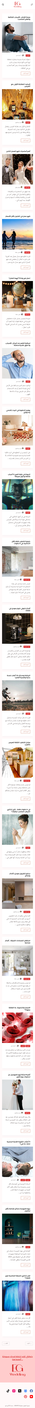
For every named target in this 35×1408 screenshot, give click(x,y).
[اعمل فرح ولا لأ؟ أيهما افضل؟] (17, 296)
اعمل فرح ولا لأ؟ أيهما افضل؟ (19, 278)
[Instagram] (13, 1390)
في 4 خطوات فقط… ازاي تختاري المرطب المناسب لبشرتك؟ (18, 810)
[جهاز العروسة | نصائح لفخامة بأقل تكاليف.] (17, 1229)
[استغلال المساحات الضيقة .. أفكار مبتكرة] (17, 960)
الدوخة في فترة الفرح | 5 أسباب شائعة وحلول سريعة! (19, 475)
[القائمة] (32, 4)
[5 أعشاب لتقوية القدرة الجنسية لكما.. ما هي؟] (17, 1162)
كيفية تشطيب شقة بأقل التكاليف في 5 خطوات (21, 542)
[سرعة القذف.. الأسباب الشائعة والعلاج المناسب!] (17, 37)
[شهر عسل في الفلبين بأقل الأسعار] (17, 234)
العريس (28, 55)
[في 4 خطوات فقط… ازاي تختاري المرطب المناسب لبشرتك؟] (17, 829)
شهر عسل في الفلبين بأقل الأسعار (17, 216)
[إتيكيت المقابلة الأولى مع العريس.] (17, 104)
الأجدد (28, 1343)
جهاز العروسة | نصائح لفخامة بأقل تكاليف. (17, 1209)
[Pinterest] (25, 1396)
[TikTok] (8, 1390)
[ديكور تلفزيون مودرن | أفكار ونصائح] (17, 893)
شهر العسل (27, 187)
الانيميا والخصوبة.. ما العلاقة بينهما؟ (19, 1008)
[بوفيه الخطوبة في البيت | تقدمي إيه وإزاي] (17, 430)
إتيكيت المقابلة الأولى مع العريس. (20, 85)
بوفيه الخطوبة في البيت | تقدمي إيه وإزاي (18, 411)
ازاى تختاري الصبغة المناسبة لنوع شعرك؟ (17, 1276)
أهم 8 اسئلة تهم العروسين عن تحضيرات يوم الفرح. (19, 1075)
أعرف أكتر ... (25, 73)
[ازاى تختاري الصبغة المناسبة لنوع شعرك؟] (17, 1296)
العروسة (28, 123)
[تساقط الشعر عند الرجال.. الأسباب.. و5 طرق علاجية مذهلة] (17, 363)
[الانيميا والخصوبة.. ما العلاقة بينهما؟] (17, 1028)
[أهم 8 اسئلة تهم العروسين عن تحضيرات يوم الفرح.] (17, 1095)
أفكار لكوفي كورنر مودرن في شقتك (19, 609)
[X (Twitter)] (19, 1390)
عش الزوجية (27, 580)
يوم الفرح (27, 314)
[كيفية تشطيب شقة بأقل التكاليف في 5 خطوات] (17, 561)
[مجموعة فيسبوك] (25, 1390)
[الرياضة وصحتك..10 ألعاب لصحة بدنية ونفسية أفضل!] (17, 695)
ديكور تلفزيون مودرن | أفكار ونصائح (20, 874)
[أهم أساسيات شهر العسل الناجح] (17, 169)
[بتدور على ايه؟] (3, 4)
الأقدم (6, 1343)
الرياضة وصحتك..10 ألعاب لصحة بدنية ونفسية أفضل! (18, 676)
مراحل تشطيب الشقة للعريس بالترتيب (19, 743)
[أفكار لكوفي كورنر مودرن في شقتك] (17, 628)
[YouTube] (31, 1396)
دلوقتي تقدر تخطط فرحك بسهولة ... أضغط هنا (17, 1358)
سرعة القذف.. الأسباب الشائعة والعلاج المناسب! (19, 18)
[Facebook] (31, 1390)
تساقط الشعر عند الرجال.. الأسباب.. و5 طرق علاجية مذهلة (17, 344)
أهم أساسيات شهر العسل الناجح (18, 151)
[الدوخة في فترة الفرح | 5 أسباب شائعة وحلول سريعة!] (17, 494)
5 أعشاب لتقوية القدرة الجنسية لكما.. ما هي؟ (18, 1142)
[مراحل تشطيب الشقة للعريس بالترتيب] (17, 762)
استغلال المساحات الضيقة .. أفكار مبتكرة (17, 941)
